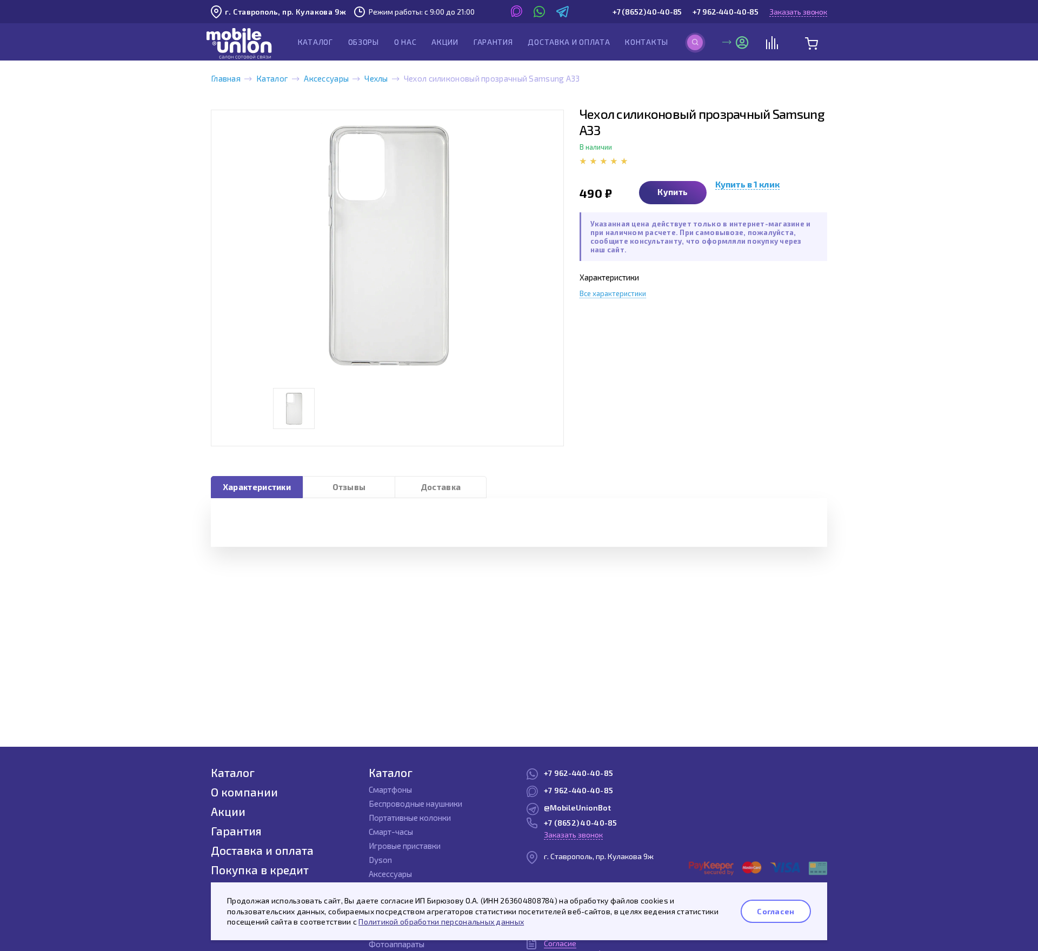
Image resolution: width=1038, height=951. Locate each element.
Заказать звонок (798, 11)
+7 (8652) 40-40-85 (647, 11)
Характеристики (257, 487)
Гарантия (493, 41)
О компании (244, 792)
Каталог (315, 41)
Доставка (441, 487)
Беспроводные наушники (415, 803)
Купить (672, 192)
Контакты (646, 41)
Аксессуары (326, 78)
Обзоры (363, 41)
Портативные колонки (410, 817)
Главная (226, 78)
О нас (405, 41)
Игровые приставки (405, 845)
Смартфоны (390, 789)
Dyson (380, 860)
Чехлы (376, 78)
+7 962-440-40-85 (725, 11)
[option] (387, 244)
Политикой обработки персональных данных (441, 921)
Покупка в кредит (260, 869)
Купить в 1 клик (747, 184)
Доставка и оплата (569, 41)
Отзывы (349, 487)
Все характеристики (613, 293)
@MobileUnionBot (577, 807)
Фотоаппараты (396, 944)
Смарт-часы (391, 831)
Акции (444, 41)
